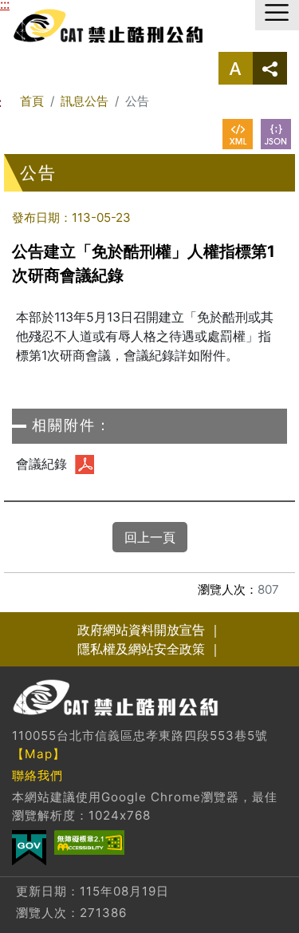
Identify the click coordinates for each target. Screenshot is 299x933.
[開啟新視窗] (237, 134)
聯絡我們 (37, 775)
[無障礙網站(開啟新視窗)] (89, 842)
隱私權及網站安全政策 (141, 649)
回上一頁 (149, 537)
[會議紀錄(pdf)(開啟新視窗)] (84, 464)
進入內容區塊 (38, 10)
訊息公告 (84, 101)
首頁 (32, 101)
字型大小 (235, 68)
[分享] (270, 68)
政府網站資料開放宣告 (141, 630)
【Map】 (38, 753)
